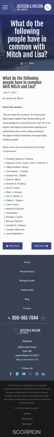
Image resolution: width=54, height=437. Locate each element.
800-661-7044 (25, 318)
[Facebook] (10, 373)
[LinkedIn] (43, 373)
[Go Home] (22, 63)
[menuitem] (27, 413)
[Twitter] (30, 373)
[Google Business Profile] (17, 373)
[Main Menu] (5, 7)
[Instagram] (36, 373)
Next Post (40, 246)
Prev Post (14, 246)
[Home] (26, 7)
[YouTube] (23, 373)
